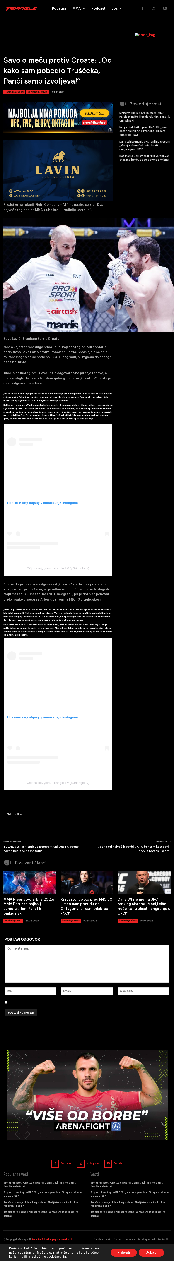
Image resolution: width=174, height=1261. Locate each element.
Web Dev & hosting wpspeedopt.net (52, 1239)
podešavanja (56, 1256)
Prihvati (124, 1252)
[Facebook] (142, 8)
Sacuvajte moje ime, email (33, 1002)
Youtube (118, 1163)
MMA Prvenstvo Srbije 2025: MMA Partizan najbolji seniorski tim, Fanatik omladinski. (144, 117)
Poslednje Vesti (14, 91)
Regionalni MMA (37, 91)
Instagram (92, 1163)
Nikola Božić (16, 814)
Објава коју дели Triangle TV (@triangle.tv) (58, 568)
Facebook (65, 1163)
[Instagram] (153, 8)
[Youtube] (164, 8)
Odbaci (151, 1252)
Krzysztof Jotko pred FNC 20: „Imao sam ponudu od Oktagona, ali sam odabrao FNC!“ (143, 131)
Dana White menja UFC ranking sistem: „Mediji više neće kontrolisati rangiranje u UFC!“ (144, 145)
